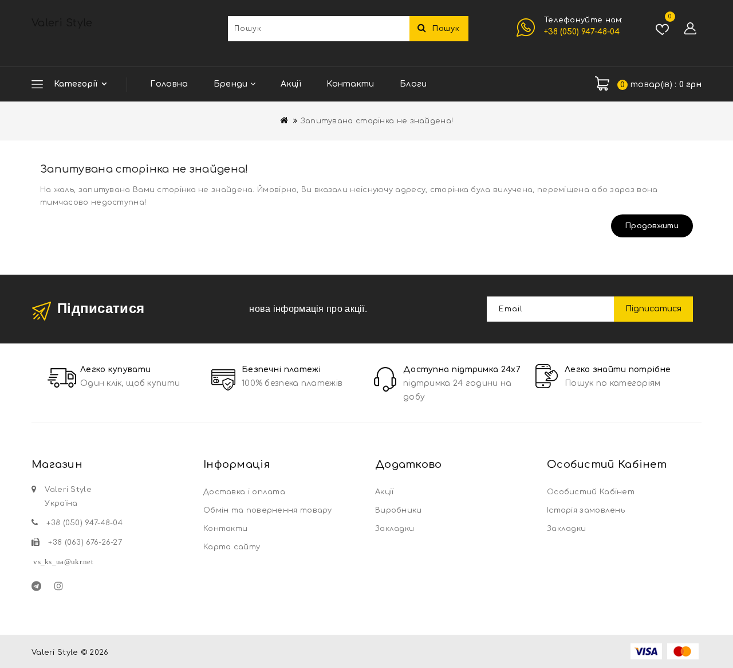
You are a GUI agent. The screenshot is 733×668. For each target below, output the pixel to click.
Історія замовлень (586, 510)
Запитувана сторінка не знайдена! (377, 121)
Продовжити (652, 226)
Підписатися (653, 308)
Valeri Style (62, 23)
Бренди (232, 84)
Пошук (446, 29)
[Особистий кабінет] (690, 28)
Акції (291, 84)
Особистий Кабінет (591, 492)
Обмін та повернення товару (267, 510)
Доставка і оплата (244, 492)
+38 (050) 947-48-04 (582, 32)
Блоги (413, 84)
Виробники (398, 510)
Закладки (394, 529)
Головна (169, 84)
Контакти (350, 84)
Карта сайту (231, 547)
